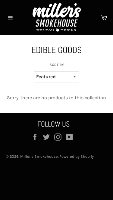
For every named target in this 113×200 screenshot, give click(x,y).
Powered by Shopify (76, 156)
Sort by (56, 65)
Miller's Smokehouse (39, 156)
